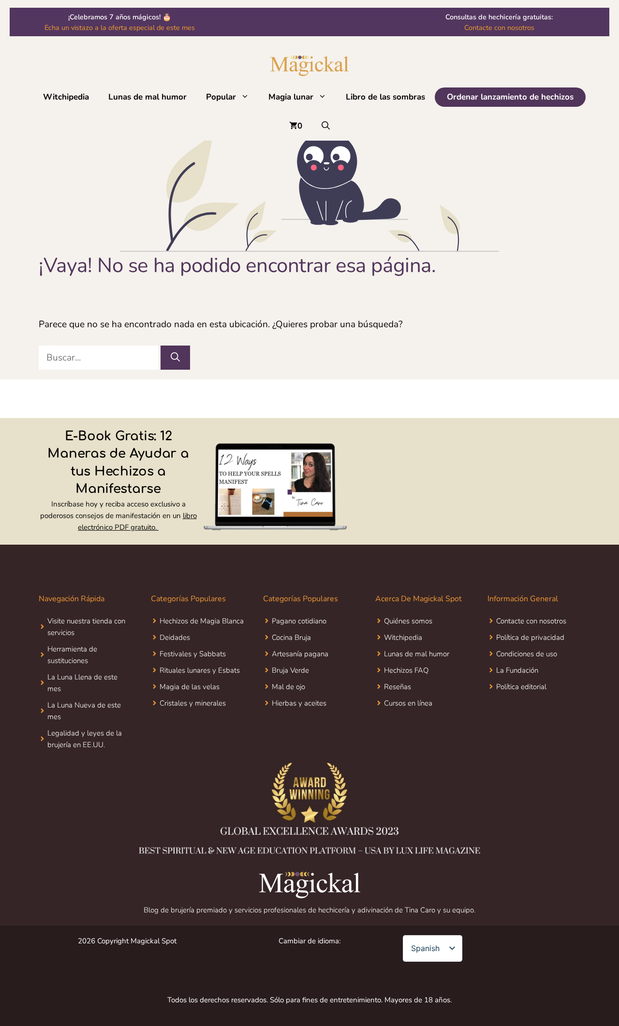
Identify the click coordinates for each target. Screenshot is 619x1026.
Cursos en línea (408, 703)
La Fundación (517, 670)
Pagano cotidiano (299, 621)
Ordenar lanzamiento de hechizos (510, 96)
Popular (221, 96)
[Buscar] (175, 358)
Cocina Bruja (291, 637)
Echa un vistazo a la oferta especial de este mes (119, 27)
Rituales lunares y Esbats (200, 670)
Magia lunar (290, 96)
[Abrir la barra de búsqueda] (325, 126)
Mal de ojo (288, 687)
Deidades (175, 637)
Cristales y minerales (193, 703)
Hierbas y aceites (299, 703)
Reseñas (397, 687)
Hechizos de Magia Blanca (202, 621)
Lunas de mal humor (147, 96)
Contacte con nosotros (499, 27)
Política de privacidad (530, 637)
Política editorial (521, 687)
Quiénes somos (408, 621)
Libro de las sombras (385, 96)
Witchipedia (66, 96)
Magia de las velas (190, 687)
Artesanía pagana (300, 654)
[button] (247, 97)
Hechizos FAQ (406, 670)
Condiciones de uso (526, 654)
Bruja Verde (290, 670)
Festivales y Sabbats (193, 654)
